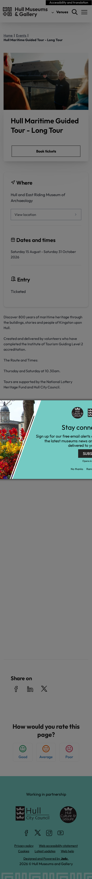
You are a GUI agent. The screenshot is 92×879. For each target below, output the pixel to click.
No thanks (77, 469)
